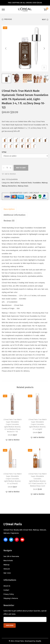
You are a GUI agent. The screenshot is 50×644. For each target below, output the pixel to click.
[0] (45, 9)
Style (4, 152)
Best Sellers (15, 183)
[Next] (44, 48)
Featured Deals (26, 183)
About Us (6, 586)
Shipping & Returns (10, 598)
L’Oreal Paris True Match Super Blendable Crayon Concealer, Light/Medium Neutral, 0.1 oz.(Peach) (12, 479)
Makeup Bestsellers (9, 186)
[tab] (25, 209)
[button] (9, 174)
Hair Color (7, 573)
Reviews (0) (9, 220)
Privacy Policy (8, 594)
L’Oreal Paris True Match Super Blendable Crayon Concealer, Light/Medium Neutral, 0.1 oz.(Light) (37, 424)
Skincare (6, 569)
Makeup (45, 183)
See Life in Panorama (11, 556)
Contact (6, 590)
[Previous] (6, 48)
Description (9, 209)
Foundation (37, 183)
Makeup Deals (23, 186)
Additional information (14, 215)
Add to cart (21, 168)
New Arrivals (8, 561)
